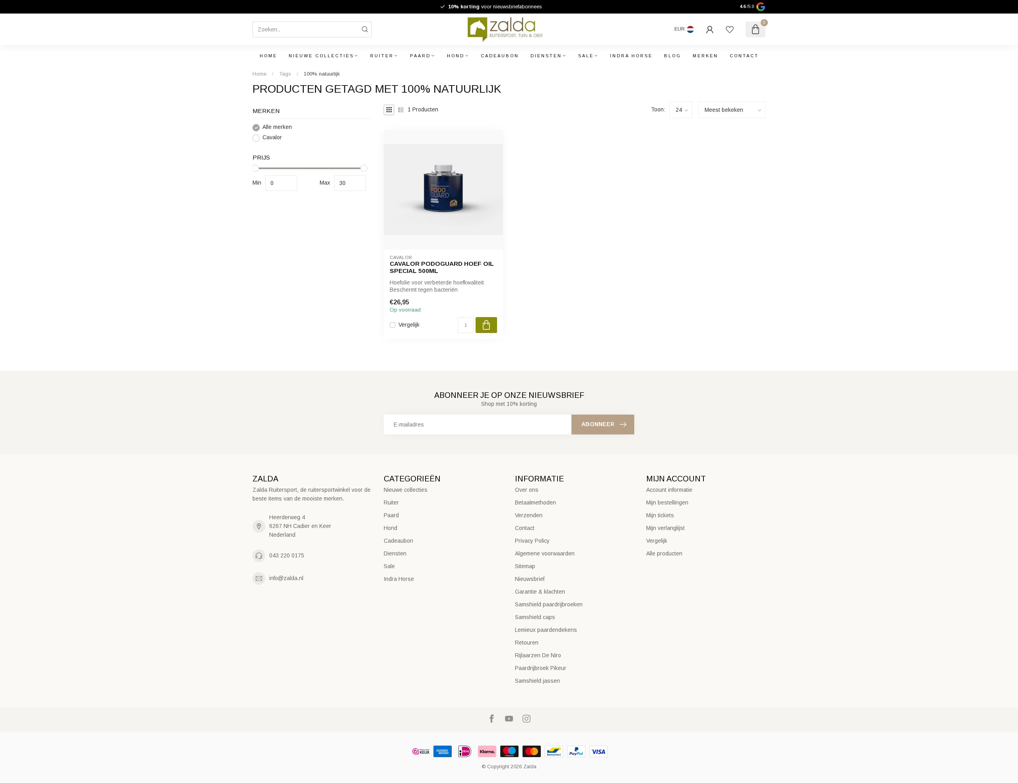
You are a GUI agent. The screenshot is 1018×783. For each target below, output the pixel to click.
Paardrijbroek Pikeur (540, 668)
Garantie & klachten (540, 591)
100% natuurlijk (322, 74)
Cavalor (272, 138)
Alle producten (664, 553)
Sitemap (525, 566)
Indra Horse (631, 55)
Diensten (546, 55)
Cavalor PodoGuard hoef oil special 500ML (442, 267)
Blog (672, 55)
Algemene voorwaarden (545, 553)
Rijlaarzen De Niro (538, 655)
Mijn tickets (660, 515)
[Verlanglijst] (730, 29)
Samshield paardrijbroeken (549, 604)
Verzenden (528, 515)
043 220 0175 (286, 555)
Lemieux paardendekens (546, 630)
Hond (455, 55)
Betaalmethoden (535, 502)
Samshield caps (535, 617)
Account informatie (669, 490)
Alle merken (277, 127)
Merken (705, 55)
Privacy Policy (532, 541)
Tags (285, 74)
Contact (744, 55)
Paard (420, 55)
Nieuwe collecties (321, 55)
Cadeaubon (500, 55)
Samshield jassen (537, 681)
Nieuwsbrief (529, 579)
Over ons (526, 490)
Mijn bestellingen (667, 502)
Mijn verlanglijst (665, 528)
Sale (586, 55)
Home (268, 55)
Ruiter (382, 55)
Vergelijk (409, 325)
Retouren (526, 642)
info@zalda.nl (286, 578)
